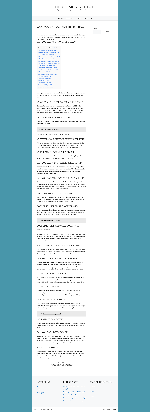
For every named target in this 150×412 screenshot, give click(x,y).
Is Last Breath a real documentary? (73, 401)
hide (55, 47)
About (108, 409)
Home (103, 409)
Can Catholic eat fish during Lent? (62, 364)
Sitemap (92, 396)
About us (92, 387)
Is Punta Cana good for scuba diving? (74, 398)
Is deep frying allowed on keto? (62, 365)
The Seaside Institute (75, 7)
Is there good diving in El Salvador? (74, 392)
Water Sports (82, 18)
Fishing (69, 18)
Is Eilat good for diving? (70, 395)
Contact (92, 391)
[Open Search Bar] (91, 18)
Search (95, 28)
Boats (60, 18)
